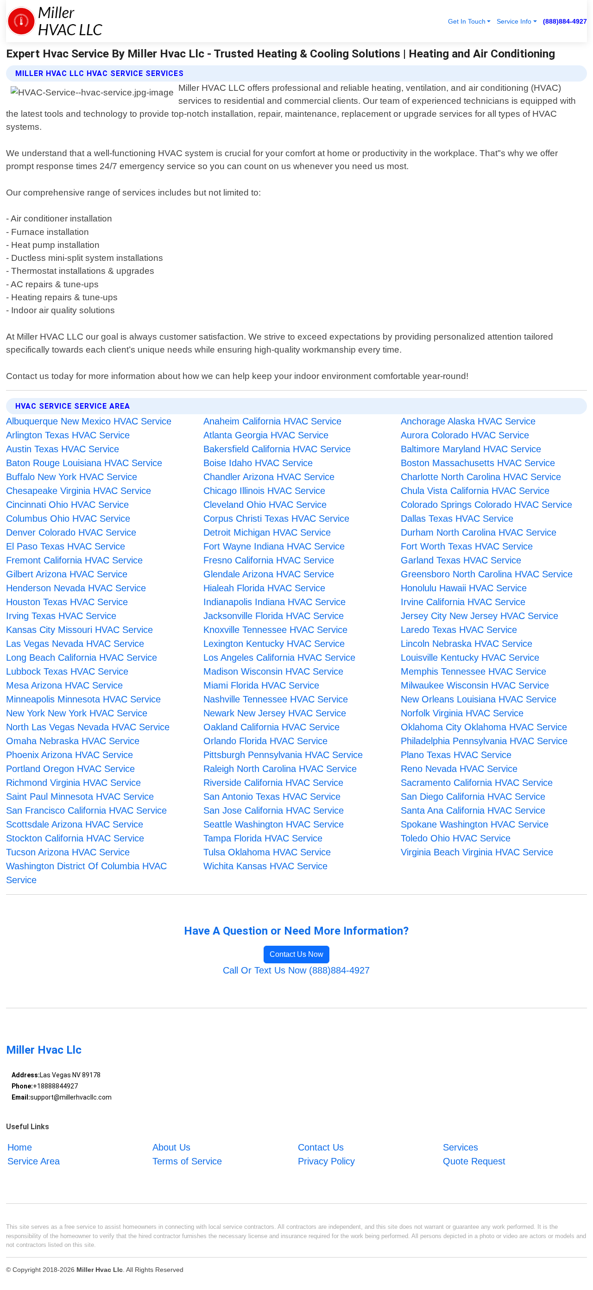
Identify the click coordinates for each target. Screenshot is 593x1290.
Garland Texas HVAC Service (461, 560)
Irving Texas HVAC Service (61, 616)
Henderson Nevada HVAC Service (76, 588)
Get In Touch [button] (467, 21)
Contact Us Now (296, 954)
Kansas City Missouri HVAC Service (79, 630)
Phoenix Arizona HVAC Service (69, 755)
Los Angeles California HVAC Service (279, 657)
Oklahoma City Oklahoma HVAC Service (484, 727)
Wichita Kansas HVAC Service (265, 866)
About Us (171, 1147)
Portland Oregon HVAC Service (70, 769)
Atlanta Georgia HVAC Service (265, 435)
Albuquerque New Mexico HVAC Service (88, 421)
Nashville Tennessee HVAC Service (275, 699)
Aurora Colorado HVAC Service (465, 435)
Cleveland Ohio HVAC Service (265, 505)
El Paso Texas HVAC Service (65, 546)
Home (19, 1147)
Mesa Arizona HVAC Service (64, 685)
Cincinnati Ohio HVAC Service (67, 505)
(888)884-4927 (565, 21)
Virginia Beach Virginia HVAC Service (477, 852)
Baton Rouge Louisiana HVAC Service (84, 463)
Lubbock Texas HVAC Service (67, 671)
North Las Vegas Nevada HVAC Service (88, 727)
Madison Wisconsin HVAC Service (273, 671)
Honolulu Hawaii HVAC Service (464, 588)
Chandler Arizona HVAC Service (268, 477)
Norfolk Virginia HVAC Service (462, 713)
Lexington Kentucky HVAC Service (274, 644)
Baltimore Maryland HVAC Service (471, 449)
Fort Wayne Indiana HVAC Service (274, 546)
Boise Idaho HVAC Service (258, 463)
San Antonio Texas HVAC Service (272, 796)
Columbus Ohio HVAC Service (68, 518)
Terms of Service (187, 1161)
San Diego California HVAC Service (473, 796)
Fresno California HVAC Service (268, 560)
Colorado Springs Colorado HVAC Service (486, 505)
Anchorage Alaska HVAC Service (468, 421)
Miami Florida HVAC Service (261, 685)
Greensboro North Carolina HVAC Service (487, 574)
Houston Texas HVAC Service (67, 602)
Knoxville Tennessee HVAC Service (275, 630)
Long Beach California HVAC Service (81, 657)
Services (460, 1147)
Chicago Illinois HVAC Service (264, 491)
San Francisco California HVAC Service (86, 810)
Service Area (33, 1161)
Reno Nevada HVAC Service (459, 769)
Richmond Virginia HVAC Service (73, 783)
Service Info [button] (514, 21)
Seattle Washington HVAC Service (273, 824)
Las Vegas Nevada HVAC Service (75, 644)
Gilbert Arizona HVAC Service (66, 574)
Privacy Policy (326, 1161)
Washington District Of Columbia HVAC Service (86, 873)
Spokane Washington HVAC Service (475, 824)
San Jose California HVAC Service (273, 810)
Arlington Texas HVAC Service (68, 435)
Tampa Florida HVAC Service (262, 838)
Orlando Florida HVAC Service (265, 741)
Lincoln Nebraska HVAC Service (466, 644)
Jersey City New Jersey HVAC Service (479, 616)
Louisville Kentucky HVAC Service (470, 657)
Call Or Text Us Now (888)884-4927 (296, 970)
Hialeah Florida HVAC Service (264, 588)
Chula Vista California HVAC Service (475, 491)
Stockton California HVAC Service (75, 838)
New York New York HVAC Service (76, 713)
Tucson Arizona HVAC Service (68, 852)
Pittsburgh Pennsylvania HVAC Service (283, 755)
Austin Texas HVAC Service (62, 449)
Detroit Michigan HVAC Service (267, 532)
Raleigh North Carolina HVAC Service (280, 769)
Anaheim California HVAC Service (272, 421)
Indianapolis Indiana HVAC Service (274, 602)
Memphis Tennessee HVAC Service (473, 671)
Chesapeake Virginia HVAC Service (78, 491)
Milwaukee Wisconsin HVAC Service (475, 685)
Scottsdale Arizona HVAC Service (74, 824)
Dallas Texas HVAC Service (457, 518)
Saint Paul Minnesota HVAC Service (80, 796)
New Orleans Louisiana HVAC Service (478, 699)
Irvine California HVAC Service (463, 602)
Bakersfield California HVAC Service (277, 449)
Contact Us (321, 1147)
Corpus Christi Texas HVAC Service (276, 518)
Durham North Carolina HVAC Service (478, 532)
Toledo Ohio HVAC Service (456, 838)
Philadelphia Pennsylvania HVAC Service (484, 741)
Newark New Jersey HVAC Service (274, 713)
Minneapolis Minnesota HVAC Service (83, 699)
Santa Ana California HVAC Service (473, 810)
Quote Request (474, 1161)
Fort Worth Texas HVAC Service (467, 546)
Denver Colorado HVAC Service (71, 532)
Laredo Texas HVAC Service (459, 630)
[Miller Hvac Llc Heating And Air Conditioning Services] (54, 21)
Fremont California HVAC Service (74, 560)
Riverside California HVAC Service (273, 783)
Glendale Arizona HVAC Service (268, 574)
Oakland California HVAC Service (271, 727)
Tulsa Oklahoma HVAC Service (267, 852)
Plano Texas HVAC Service (456, 755)
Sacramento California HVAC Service (477, 783)
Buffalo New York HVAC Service (71, 477)
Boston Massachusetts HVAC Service (478, 463)
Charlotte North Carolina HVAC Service (481, 477)
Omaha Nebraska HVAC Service (72, 741)
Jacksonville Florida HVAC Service (273, 616)
